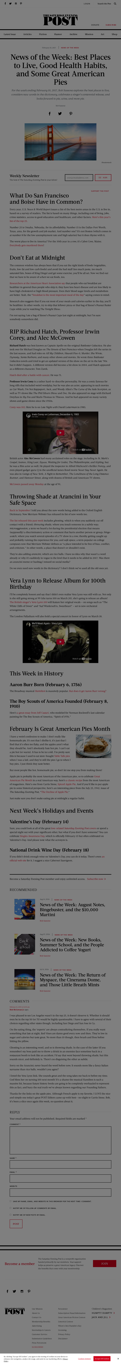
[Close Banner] (118, 1359)
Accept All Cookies (102, 1359)
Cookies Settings (84, 1359)
